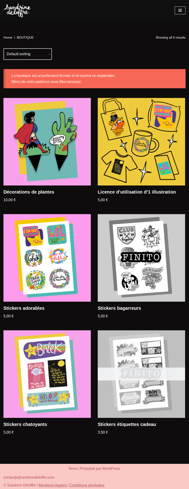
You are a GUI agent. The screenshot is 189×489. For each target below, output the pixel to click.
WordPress (111, 469)
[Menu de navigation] (180, 10)
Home (7, 37)
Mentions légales (53, 485)
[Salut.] (17, 10)
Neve (73, 469)
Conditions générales (86, 485)
